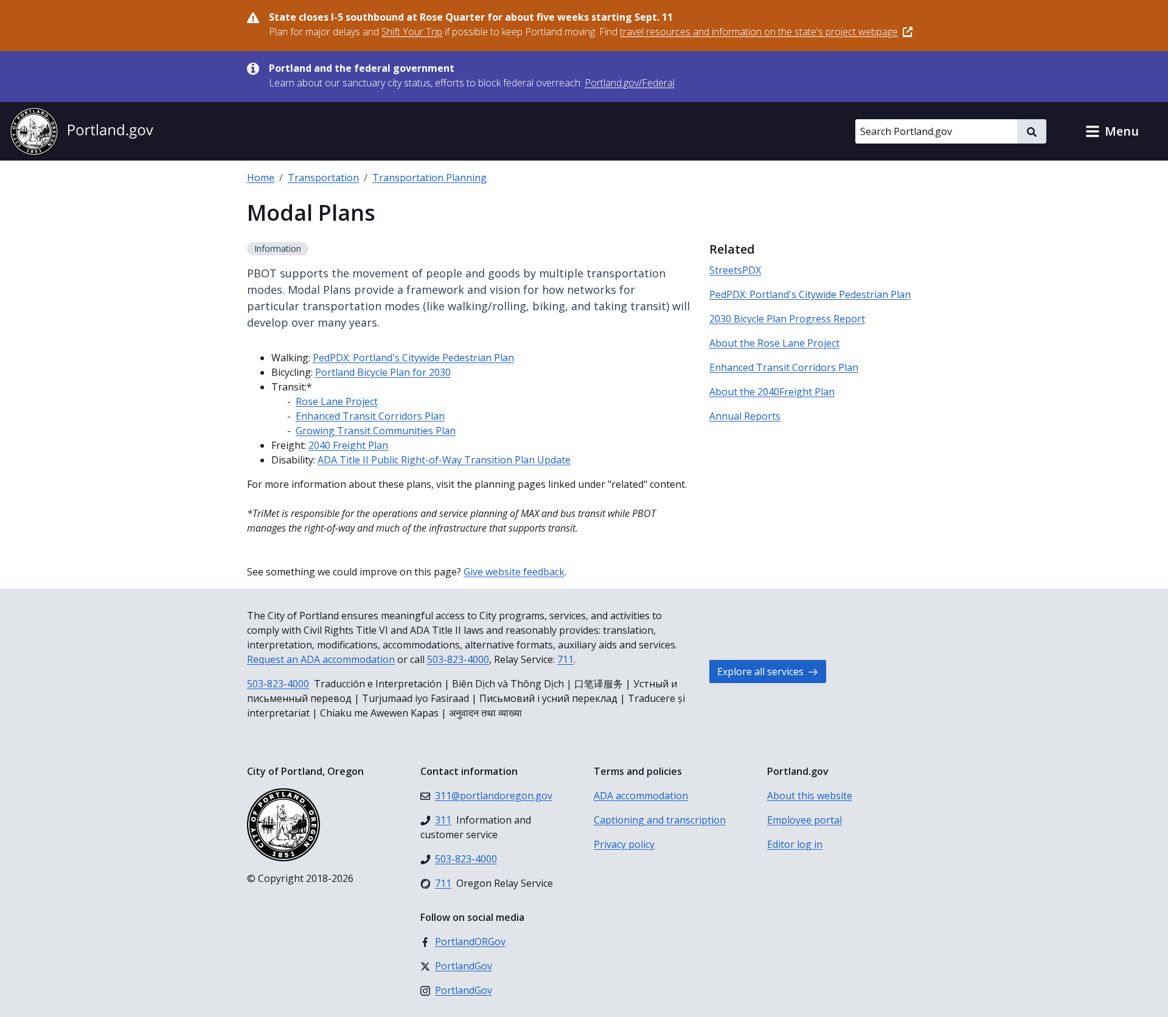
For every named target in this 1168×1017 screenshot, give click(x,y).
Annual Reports (744, 416)
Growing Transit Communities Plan (376, 430)
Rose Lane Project (337, 401)
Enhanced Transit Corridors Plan (370, 416)
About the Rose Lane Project (774, 343)
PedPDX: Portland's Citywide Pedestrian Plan (413, 357)
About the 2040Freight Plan (772, 391)
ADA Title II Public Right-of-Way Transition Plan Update (444, 460)
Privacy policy (624, 844)
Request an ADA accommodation (321, 659)
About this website (809, 795)
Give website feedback (514, 571)
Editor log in (794, 844)
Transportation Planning (429, 177)
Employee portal (804, 820)
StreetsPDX (735, 270)
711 (565, 659)
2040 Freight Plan (348, 445)
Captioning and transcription (660, 820)
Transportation (323, 177)
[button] (1112, 131)
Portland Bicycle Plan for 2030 (383, 372)
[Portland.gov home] (81, 131)
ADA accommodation (641, 795)
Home (260, 177)
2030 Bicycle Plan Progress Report (787, 318)
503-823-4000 (458, 659)
